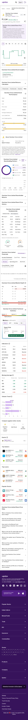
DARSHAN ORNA (6, 213)
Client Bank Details (6, 709)
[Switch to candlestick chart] (25, 44)
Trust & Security (6, 701)
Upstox (14, 714)
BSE (24, 14)
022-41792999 (7, 581)
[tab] (5, 89)
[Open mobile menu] (25, 2)
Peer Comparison (14, 213)
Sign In (20, 2)
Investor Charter (6, 706)
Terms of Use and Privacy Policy (10, 698)
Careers (4, 703)
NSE (21, 14)
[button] (24, 159)
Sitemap (4, 695)
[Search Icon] (16, 2)
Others (15, 654)
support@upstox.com (20, 581)
